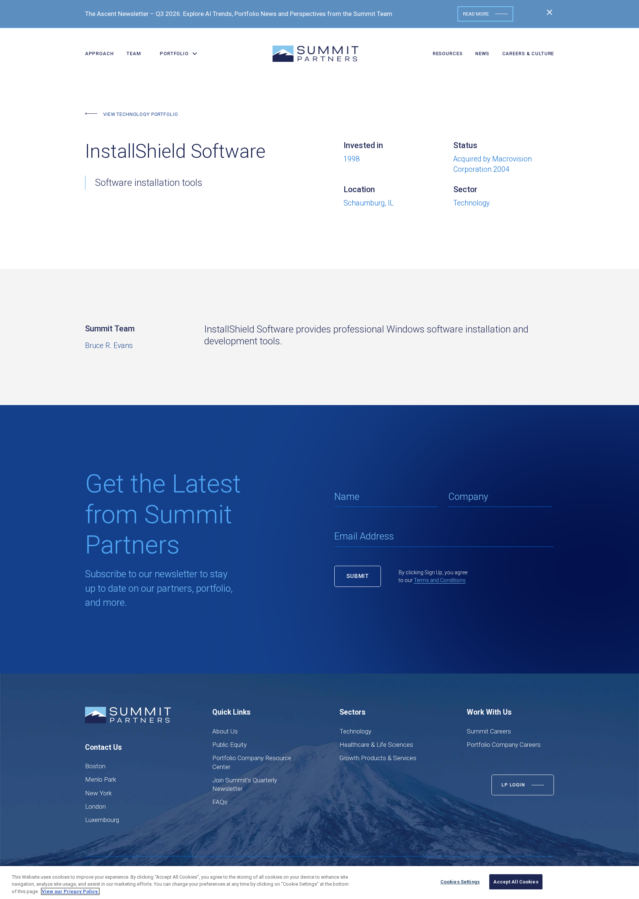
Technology (355, 731)
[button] (175, 53)
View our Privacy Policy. (70, 891)
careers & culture (528, 53)
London (95, 806)
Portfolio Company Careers (504, 744)
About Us (225, 731)
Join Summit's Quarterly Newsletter (244, 784)
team (133, 53)
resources (448, 53)
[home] (315, 54)
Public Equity (229, 744)
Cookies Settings (460, 882)
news (482, 53)
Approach (99, 53)
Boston (95, 766)
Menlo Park (100, 779)
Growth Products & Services (377, 758)
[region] (319, 882)
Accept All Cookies (515, 882)
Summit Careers (489, 731)
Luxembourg (102, 819)
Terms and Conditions (440, 580)
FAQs (219, 802)
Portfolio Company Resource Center (251, 762)
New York (98, 793)
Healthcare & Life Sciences (376, 744)
